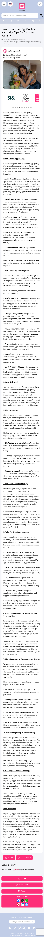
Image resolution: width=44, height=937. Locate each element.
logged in (15, 869)
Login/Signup (40, 4)
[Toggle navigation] (4, 4)
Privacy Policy (30, 936)
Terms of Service (15, 936)
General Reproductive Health (15, 40)
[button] (12, 107)
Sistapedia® (15, 51)
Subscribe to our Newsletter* (22, 917)
